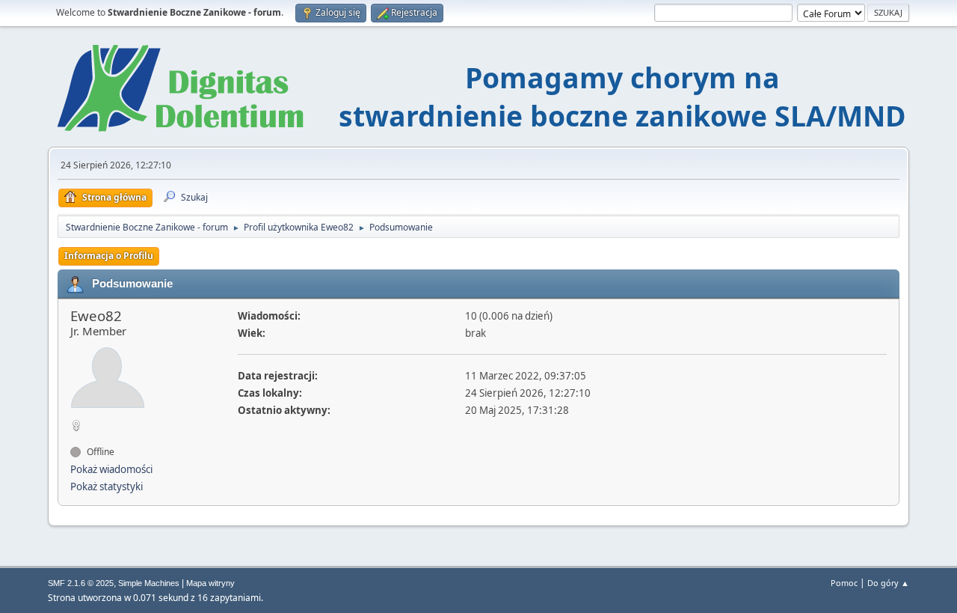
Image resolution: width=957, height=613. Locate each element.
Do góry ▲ (888, 582)
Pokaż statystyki (106, 486)
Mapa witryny (210, 583)
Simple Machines (148, 583)
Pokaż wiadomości (111, 469)
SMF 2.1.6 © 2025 (81, 583)
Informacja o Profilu (108, 255)
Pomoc (844, 582)
